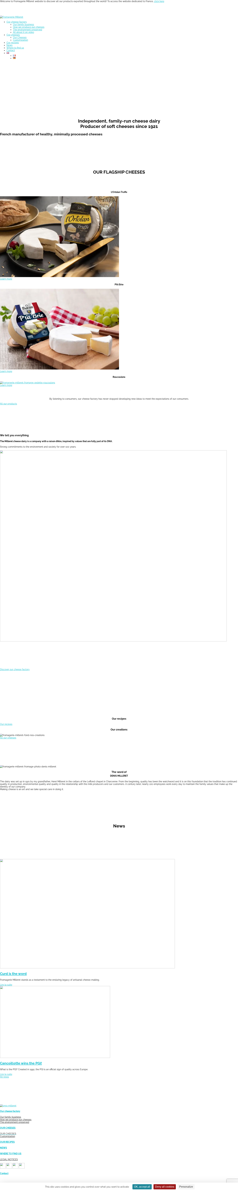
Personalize (186, 1186)
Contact (10, 50)
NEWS (3, 1147)
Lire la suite (6, 984)
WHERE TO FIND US (10, 1153)
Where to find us (15, 47)
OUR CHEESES (8, 1128)
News (9, 45)
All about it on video (23, 32)
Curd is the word (13, 974)
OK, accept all (142, 1186)
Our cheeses (13, 35)
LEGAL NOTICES (9, 1159)
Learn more (6, 279)
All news (4, 1077)
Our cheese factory (16, 22)
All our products (8, 403)
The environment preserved (27, 29)
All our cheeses (8, 737)
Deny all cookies (164, 1186)
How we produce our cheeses (28, 27)
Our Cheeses (20, 37)
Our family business (23, 24)
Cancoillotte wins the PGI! (21, 1063)
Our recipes (12, 42)
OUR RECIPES (7, 1142)
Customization (20, 40)
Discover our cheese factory (15, 669)
